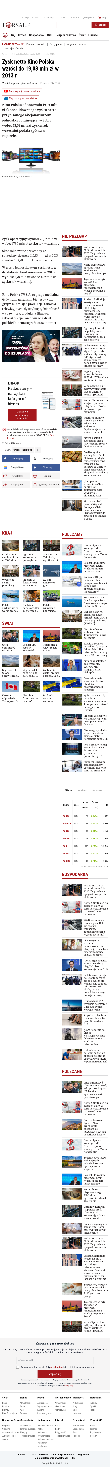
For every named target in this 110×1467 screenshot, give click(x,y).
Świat (5, 1397)
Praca (40, 1397)
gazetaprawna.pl (89, 17)
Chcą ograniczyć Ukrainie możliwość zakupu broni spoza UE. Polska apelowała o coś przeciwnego (10, 647)
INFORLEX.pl (49, 17)
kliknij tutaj (68, 1386)
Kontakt (22, 1454)
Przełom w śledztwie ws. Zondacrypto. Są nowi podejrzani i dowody (30, 582)
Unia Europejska (9, 1413)
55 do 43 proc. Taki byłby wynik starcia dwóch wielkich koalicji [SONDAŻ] (51, 557)
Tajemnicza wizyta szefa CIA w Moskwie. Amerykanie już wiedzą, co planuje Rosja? (51, 647)
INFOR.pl (25, 17)
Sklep (104, 17)
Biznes (23, 1397)
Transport (78, 1397)
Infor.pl (59, 1420)
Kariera (40, 1410)
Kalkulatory (44, 1420)
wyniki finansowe (22, 450)
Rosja (4, 1403)
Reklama (43, 1454)
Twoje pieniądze (27, 1436)
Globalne (6, 1429)
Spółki (93, 1406)
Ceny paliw (56, 44)
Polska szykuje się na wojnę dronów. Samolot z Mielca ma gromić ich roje (10, 608)
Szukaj (102, 25)
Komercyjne (60, 1410)
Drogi (75, 1406)
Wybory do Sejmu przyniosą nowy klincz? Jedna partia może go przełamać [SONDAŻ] (10, 582)
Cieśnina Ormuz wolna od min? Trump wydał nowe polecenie (30, 698)
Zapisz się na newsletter (23, 98)
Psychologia (95, 1432)
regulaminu (56, 1367)
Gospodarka (27, 1420)
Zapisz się (55, 1374)
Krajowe (6, 1425)
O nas (33, 1454)
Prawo (58, 1425)
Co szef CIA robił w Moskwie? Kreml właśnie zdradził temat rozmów (31, 647)
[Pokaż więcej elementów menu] (106, 35)
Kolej (75, 1410)
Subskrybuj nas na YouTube (25, 91)
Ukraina (5, 1406)
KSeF (22, 1410)
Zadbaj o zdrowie (14, 48)
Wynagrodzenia (44, 1406)
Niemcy (5, 1410)
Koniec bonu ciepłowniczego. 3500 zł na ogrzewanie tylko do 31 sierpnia (10, 557)
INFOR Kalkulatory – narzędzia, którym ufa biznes (20, 393)
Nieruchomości (63, 1397)
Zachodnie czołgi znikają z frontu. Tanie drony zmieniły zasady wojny (51, 673)
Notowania (96, 1397)
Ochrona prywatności (62, 1454)
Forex (92, 1410)
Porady (93, 1436)
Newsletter (75, 17)
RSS (73, 1458)
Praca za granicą (45, 1413)
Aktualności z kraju (10, 1432)
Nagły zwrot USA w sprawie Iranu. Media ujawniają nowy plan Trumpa (10, 673)
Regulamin (83, 1454)
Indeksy (93, 1403)
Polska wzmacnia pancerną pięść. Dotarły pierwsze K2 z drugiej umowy (51, 608)
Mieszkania (60, 1406)
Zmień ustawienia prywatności (51, 1458)
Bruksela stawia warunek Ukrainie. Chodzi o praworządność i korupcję (51, 698)
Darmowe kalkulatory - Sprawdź (22, 415)
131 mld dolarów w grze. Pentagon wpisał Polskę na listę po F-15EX (51, 582)
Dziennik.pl (79, 1420)
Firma (22, 1406)
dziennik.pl (36, 17)
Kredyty (23, 1432)
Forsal (4, 54)
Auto (75, 1432)
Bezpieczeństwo (11, 1420)
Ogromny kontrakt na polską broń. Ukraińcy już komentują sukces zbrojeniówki (30, 557)
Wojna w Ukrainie (76, 44)
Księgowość (60, 1432)
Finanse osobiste (35, 44)
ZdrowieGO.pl (62, 17)
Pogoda (76, 1436)
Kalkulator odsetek (46, 1439)
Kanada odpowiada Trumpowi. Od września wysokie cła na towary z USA (10, 698)
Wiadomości (78, 1425)
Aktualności (25, 1403)
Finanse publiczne (28, 1429)
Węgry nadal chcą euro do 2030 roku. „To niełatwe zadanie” (31, 673)
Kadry (57, 1429)
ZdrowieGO (96, 1420)
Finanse (23, 1413)
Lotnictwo (77, 1413)
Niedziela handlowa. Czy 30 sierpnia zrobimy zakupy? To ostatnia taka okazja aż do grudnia (31, 608)
